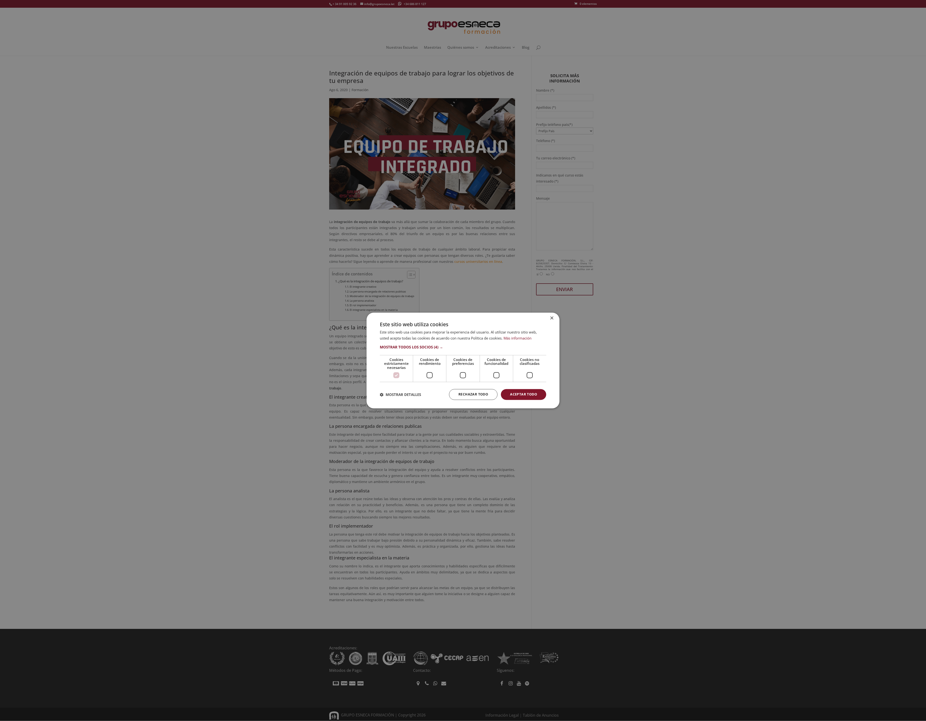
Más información (517, 338)
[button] (463, 347)
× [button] (551, 318)
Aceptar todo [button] (523, 394)
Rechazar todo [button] (473, 394)
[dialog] (463, 360)
